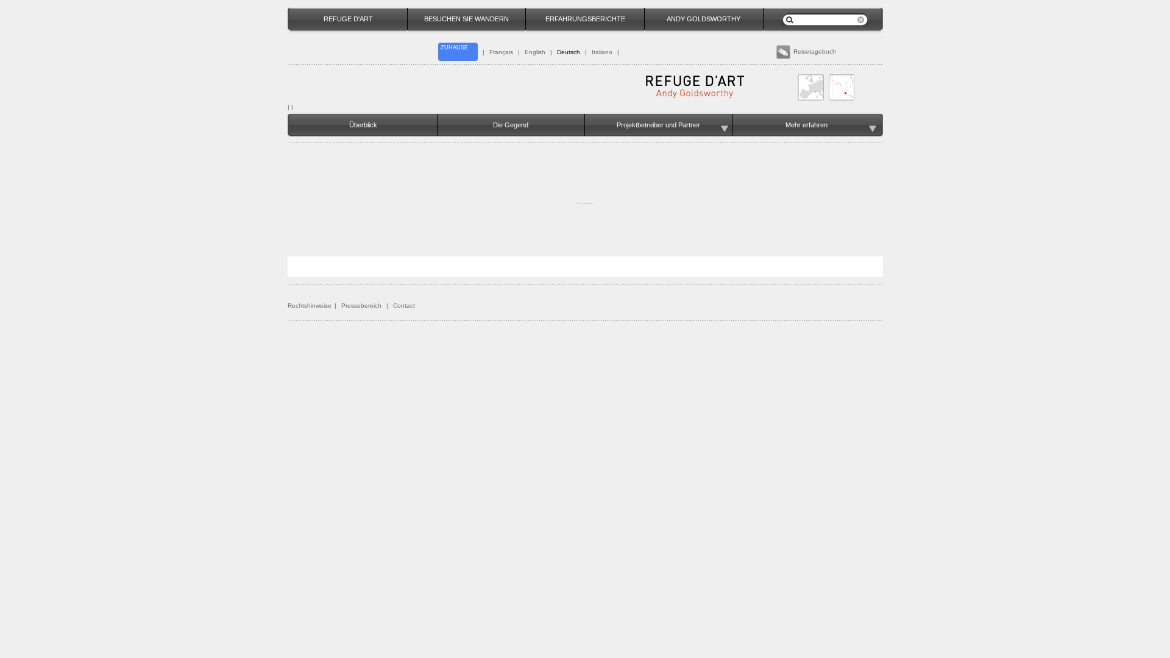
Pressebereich (361, 305)
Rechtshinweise (310, 305)
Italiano (602, 52)
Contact (404, 305)
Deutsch (568, 52)
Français (501, 52)
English (535, 52)
